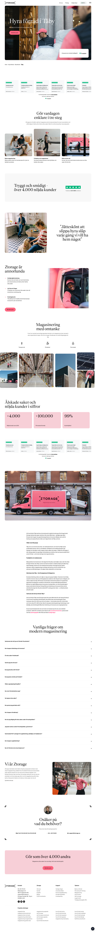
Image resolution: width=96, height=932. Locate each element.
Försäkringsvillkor (60, 894)
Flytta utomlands (41, 896)
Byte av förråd (78, 889)
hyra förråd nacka (79, 911)
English (39, 892)
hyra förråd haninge (80, 915)
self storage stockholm (43, 915)
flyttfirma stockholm (80, 918)
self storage (40, 913)
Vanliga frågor (74, 3)
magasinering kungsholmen (25, 918)
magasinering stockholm (24, 913)
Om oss (61, 3)
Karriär (38, 890)
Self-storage (78, 896)
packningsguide (34, 612)
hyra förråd (40, 918)
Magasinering (78, 892)
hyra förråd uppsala (61, 917)
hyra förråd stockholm (42, 920)
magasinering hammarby (62, 918)
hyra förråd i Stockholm (56, 610)
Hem (6, 64)
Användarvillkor (60, 890)
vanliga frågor (52, 612)
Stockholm (17, 64)
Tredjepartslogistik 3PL (81, 900)
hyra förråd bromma (61, 913)
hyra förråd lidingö (79, 917)
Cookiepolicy (59, 896)
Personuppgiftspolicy (61, 892)
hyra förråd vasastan (61, 915)
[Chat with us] (92, 928)
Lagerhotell (78, 898)
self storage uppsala (42, 917)
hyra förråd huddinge (80, 913)
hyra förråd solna (60, 911)
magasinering (21, 911)
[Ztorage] (10, 3)
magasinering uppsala (42, 911)
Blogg (38, 894)
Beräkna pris (14, 32)
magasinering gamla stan (24, 920)
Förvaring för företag (80, 890)
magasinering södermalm (24, 917)
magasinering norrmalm (24, 915)
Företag (67, 3)
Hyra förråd (11, 64)
